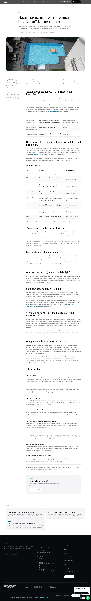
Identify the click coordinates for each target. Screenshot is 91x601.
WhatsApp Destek (43, 550)
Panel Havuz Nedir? (35, 154)
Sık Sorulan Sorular (68, 571)
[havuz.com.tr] (53, 587)
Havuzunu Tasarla (47, 1)
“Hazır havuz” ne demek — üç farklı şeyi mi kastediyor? (12, 80)
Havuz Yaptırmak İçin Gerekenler (65, 263)
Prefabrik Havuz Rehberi (51, 111)
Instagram (7, 554)
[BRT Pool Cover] (38, 587)
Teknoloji (29, 1)
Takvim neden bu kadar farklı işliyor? (12, 86)
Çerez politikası (44, 597)
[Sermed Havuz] (25, 587)
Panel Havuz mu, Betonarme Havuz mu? (62, 221)
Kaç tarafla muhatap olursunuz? (13, 89)
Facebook (14, 554)
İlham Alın (36, 1)
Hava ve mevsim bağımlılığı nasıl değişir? (13, 92)
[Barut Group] (10, 587)
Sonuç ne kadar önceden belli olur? (12, 95)
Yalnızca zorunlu (66, 595)
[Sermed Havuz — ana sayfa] (6, 2)
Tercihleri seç (58, 595)
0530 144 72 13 (44, 547)
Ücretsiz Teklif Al (35, 489)
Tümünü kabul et (76, 595)
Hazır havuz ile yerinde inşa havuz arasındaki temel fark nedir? (13, 83)
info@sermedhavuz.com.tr (45, 552)
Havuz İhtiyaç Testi (68, 560)
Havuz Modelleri (21, 1)
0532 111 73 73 (66, 1)
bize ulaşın (54, 469)
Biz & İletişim (76, 1)
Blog (21, 12)
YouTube (20, 554)
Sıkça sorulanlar (9, 104)
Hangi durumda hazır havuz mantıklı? (12, 101)
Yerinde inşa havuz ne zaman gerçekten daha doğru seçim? (12, 98)
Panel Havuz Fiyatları (31, 362)
